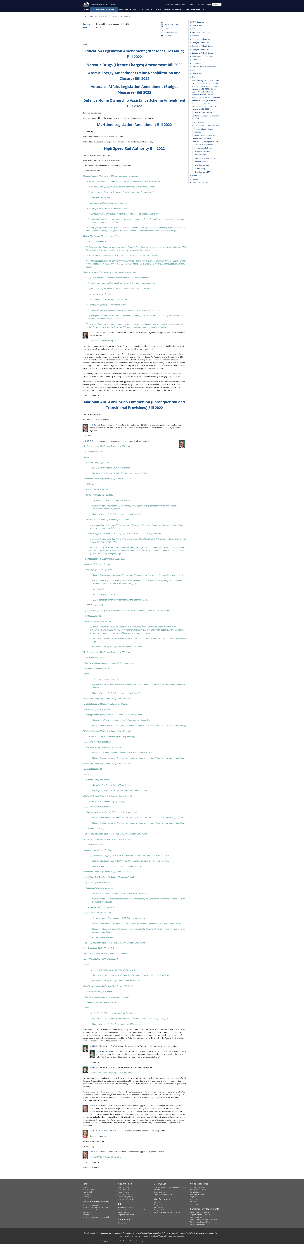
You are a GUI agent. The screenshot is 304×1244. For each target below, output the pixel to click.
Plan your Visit (159, 1210)
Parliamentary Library (125, 1197)
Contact (185, 4)
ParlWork (201, 4)
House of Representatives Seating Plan (96, 1217)
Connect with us (159, 1192)
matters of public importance (204, 66)
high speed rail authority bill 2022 (206, 125)
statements (196, 60)
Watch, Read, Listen (125, 1189)
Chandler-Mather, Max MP (206, 158)
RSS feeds (194, 1204)
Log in (209, 4)
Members (86, 1215)
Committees (122, 1223)
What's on (157, 1202)
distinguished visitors (200, 42)
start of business (197, 22)
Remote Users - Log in (198, 1189)
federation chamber (200, 182)
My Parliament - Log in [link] (198, 1187)
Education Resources (125, 1194)
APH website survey (197, 1194)
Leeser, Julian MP (202, 155)
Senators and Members (130, 9)
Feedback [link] (133, 1241)
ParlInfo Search (195, 1192)
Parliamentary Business (103, 9)
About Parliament (172, 9)
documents (196, 63)
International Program (126, 1199)
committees (197, 25)
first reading (198, 122)
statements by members (202, 32)
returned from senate (202, 112)
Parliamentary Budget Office (200, 1222)
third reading (199, 168)
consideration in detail (202, 148)
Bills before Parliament (126, 1207)
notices (195, 179)
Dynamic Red (87, 1192)
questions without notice (202, 39)
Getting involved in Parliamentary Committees (170, 1187)
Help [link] (141, 1241)
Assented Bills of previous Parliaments (132, 1210)
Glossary (193, 1202)
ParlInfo (192, 4)
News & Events (152, 9)
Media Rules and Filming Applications (167, 1212)
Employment (194, 1197)
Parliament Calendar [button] (173, 4)
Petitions (157, 1189)
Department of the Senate (199, 1212)
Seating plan (87, 1197)
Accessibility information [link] (91, 1241)
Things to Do (158, 1205)
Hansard (114, 17)
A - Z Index (194, 1199)
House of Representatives (92, 1205)
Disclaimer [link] (124, 1241)
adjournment (197, 175)
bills (193, 29)
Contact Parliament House (163, 1194)
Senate (85, 1187)
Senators (86, 1194)
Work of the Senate (89, 1189)
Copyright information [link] (110, 1241)
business (195, 35)
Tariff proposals (123, 1212)
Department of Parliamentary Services (203, 1219)
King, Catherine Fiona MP (205, 135)
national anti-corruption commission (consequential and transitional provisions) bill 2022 (205, 141)
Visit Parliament (194, 9)
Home (86, 9)
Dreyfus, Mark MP (202, 151)
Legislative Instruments (126, 1215)
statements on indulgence (203, 56)
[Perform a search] (219, 4)
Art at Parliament (159, 1207)
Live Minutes (87, 1212)
